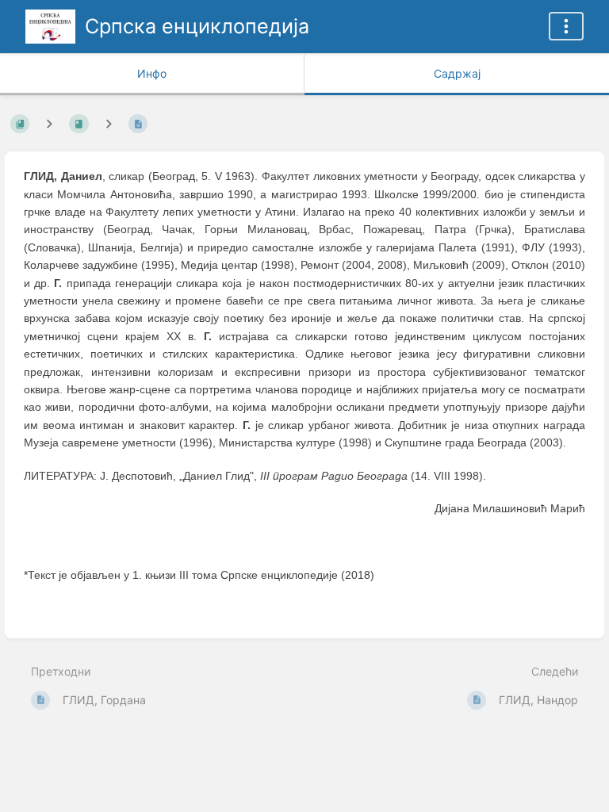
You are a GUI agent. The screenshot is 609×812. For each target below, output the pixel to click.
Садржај (457, 73)
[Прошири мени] (566, 26)
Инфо (152, 73)
